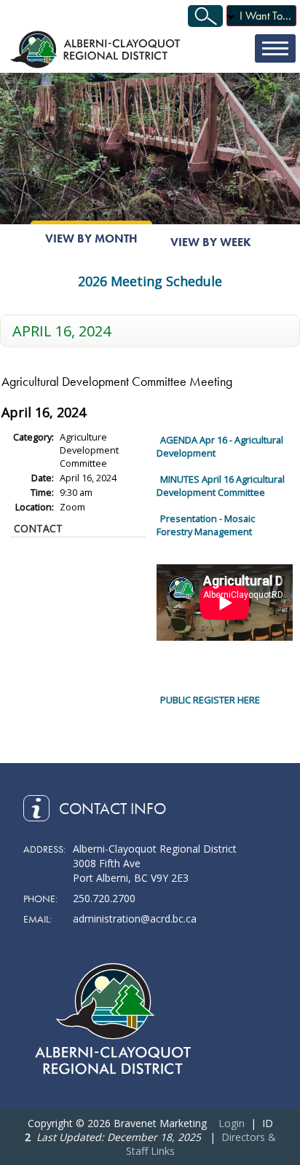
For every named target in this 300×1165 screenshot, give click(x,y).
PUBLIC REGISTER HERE (210, 699)
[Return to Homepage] (97, 49)
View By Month (91, 238)
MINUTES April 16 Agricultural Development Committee (221, 486)
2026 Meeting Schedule (150, 281)
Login (231, 1123)
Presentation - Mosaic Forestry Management (206, 525)
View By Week (210, 242)
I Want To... (265, 15)
